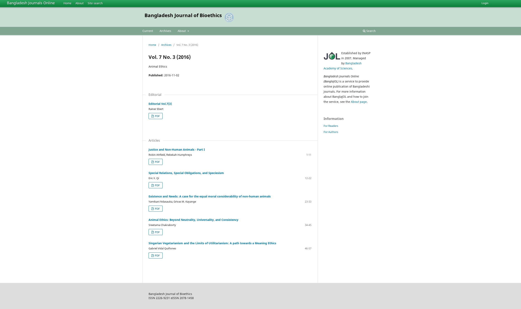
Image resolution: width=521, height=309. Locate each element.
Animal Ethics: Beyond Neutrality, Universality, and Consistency (193, 220)
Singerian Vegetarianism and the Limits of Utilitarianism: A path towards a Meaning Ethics (212, 243)
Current (147, 31)
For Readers (331, 126)
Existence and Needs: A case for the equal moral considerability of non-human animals (210, 196)
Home (67, 3)
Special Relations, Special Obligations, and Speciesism (186, 173)
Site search (95, 3)
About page (359, 102)
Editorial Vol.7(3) (160, 104)
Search (371, 31)
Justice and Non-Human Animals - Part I (177, 149)
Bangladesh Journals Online (31, 2)
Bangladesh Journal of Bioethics (183, 15)
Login (485, 3)
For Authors (331, 132)
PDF (157, 116)
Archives (165, 31)
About (80, 3)
